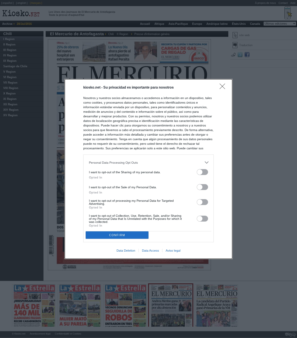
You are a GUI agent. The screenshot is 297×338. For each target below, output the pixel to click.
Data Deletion (126, 250)
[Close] (224, 88)
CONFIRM (117, 235)
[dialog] (148, 169)
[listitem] (148, 162)
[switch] (202, 172)
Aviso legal (173, 250)
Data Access (150, 250)
